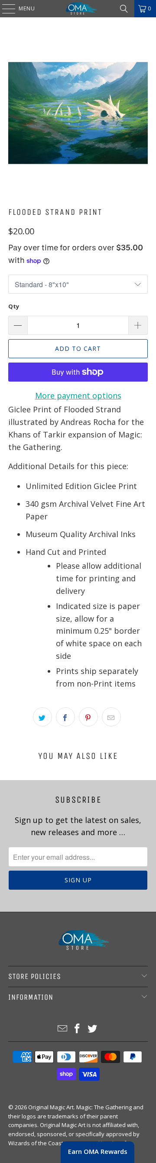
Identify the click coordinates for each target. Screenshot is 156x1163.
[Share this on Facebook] (65, 716)
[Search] (124, 8)
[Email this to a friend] (111, 716)
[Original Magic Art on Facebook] (77, 1029)
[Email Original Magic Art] (62, 1029)
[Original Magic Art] (78, 8)
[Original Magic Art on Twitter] (92, 1029)
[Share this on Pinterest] (88, 716)
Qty (13, 306)
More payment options (78, 395)
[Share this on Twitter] (42, 716)
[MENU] (4, 8)
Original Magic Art (51, 1107)
